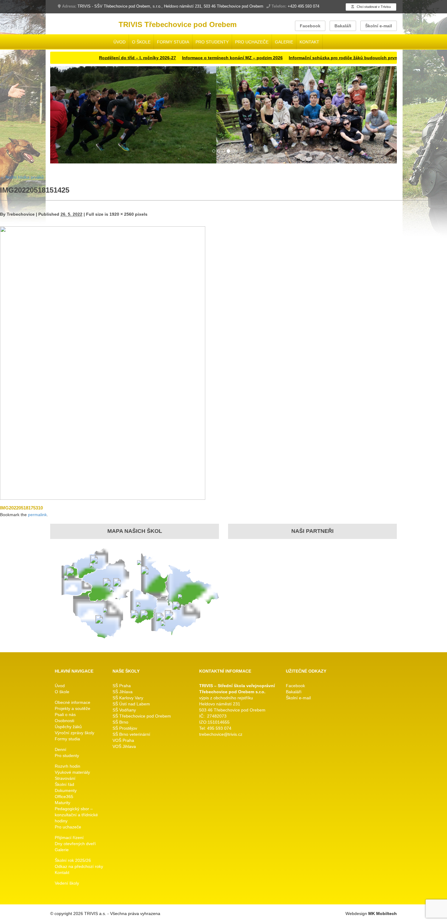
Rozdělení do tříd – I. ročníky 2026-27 (116, 57)
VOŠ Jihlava (124, 746)
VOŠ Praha (123, 740)
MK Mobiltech (382, 913)
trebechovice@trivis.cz (220, 734)
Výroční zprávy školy (74, 732)
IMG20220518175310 (21, 507)
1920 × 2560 (121, 214)
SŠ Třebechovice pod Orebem (142, 716)
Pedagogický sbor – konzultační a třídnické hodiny (76, 814)
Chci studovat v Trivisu (373, 7)
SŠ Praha (122, 685)
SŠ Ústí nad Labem (131, 703)
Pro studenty (212, 41)
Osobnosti (64, 720)
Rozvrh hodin (67, 766)
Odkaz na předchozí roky (79, 866)
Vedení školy (67, 883)
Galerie (284, 41)
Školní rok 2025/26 (73, 860)
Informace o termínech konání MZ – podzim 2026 (211, 57)
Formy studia (173, 41)
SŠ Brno (120, 722)
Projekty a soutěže (72, 708)
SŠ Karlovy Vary (128, 697)
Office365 (64, 796)
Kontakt (309, 41)
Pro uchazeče (252, 41)
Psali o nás (65, 714)
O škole (141, 41)
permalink (37, 514)
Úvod (119, 41)
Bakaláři (342, 25)
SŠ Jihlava (123, 691)
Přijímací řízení (69, 837)
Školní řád (64, 784)
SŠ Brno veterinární (131, 734)
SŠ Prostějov (125, 728)
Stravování (65, 778)
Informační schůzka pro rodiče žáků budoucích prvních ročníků (334, 57)
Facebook (310, 25)
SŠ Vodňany (124, 710)
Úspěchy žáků (68, 726)
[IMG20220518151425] (102, 362)
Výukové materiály (72, 772)
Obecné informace (72, 702)
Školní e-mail (378, 25)
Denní (60, 749)
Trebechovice (21, 214)
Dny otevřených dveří (75, 843)
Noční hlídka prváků (22, 177)
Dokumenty (66, 790)
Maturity (62, 802)
